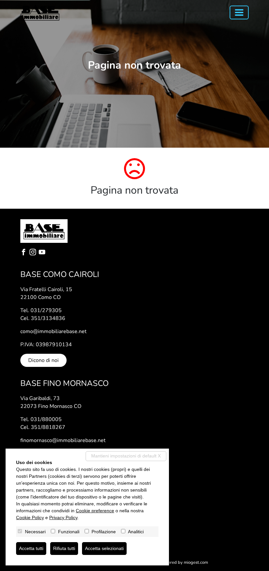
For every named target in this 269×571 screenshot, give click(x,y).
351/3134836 (48, 318)
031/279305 (46, 310)
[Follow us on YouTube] (43, 252)
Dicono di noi (43, 360)
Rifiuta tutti (64, 548)
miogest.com (196, 562)
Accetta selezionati (104, 548)
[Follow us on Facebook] (25, 252)
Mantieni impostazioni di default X (126, 455)
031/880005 (46, 419)
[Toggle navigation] (239, 12)
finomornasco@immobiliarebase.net (63, 440)
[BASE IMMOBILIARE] (40, 13)
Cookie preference (95, 510)
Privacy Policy (63, 517)
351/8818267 (48, 427)
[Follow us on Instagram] (34, 252)
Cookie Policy (30, 517)
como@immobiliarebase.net (53, 331)
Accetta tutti (31, 548)
